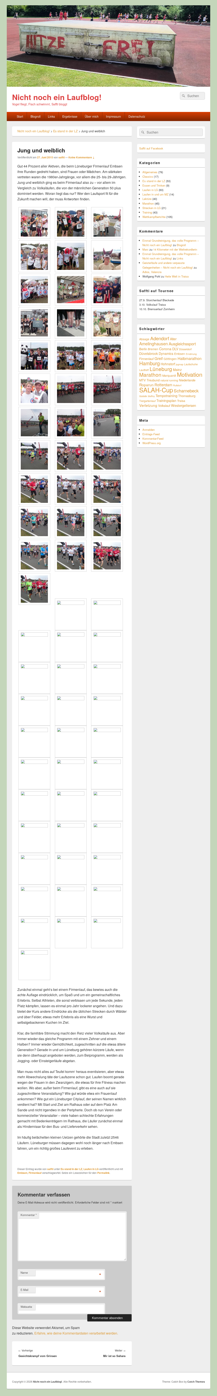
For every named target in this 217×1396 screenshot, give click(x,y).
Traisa (181, 401)
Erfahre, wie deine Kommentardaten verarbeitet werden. (76, 1333)
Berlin (143, 349)
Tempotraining (166, 395)
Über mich (92, 116)
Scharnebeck (186, 390)
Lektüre (147, 199)
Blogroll (35, 116)
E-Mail (24, 1290)
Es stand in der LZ (71, 1169)
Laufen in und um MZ (155, 194)
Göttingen (170, 359)
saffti (61, 157)
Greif (158, 358)
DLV (175, 348)
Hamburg (149, 363)
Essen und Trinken (153, 185)
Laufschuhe (191, 364)
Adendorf (159, 338)
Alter (173, 338)
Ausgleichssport (182, 343)
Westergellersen (183, 405)
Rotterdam (163, 384)
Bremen (153, 349)
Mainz (177, 369)
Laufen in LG (91, 1169)
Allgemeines (149, 172)
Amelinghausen (153, 343)
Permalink (103, 1173)
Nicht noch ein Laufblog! (57, 96)
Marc (145, 249)
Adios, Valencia (151, 272)
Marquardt (169, 375)
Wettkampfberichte (154, 217)
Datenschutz (136, 116)
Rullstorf (177, 385)
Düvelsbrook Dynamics (156, 353)
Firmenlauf (35, 1173)
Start (20, 116)
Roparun (146, 384)
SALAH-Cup (156, 389)
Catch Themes (196, 1381)
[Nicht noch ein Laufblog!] (108, 85)
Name (24, 1272)
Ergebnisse (69, 116)
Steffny (151, 396)
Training (147, 212)
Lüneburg (161, 368)
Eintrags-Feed (151, 434)
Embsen (22, 1173)
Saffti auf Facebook (151, 148)
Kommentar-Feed (152, 439)
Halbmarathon (190, 358)
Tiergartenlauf (147, 401)
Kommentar (29, 1215)
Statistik (143, 396)
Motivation (189, 374)
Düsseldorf (185, 349)
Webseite (26, 1307)
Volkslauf (164, 405)
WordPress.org (151, 443)
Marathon (148, 203)
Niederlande (187, 380)
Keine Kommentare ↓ (81, 157)
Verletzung (148, 405)
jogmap (179, 364)
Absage (144, 339)
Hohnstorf (168, 363)
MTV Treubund (149, 380)
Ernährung (191, 354)
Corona (165, 348)
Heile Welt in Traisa (177, 276)
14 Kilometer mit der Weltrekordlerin (175, 249)
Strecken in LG (151, 208)
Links (51, 116)
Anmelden (148, 430)
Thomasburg (186, 395)
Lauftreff (144, 370)
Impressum (113, 116)
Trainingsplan (166, 400)
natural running (169, 380)
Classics (147, 176)
